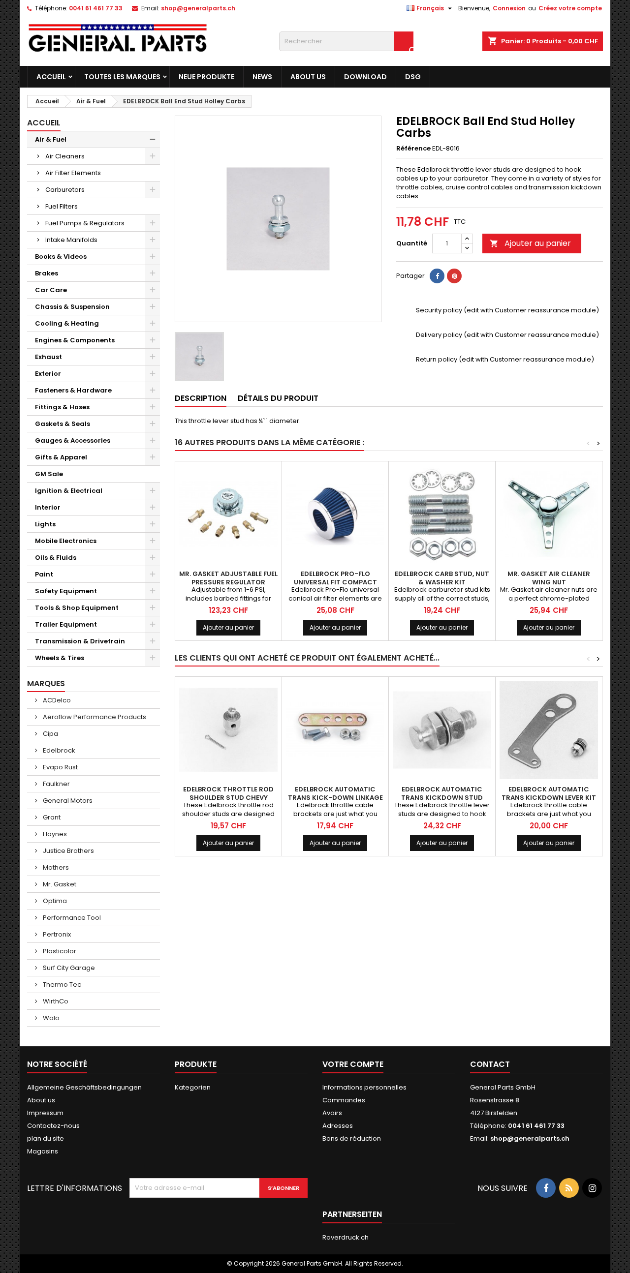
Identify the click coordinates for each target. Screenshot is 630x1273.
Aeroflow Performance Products (93, 717)
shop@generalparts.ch (198, 8)
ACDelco (56, 700)
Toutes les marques (122, 77)
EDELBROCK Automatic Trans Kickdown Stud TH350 (442, 798)
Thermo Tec (61, 984)
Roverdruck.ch (345, 1237)
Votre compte (352, 1064)
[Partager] (437, 276)
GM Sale (49, 474)
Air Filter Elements (73, 173)
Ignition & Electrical (68, 490)
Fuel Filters (61, 206)
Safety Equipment (66, 591)
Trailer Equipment (66, 624)
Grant (51, 817)
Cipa (49, 733)
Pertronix (56, 934)
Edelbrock (58, 750)
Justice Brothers (67, 850)
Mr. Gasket (58, 884)
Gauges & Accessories (72, 440)
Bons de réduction (351, 1138)
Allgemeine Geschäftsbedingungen (84, 1087)
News (262, 77)
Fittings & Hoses (62, 407)
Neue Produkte (206, 77)
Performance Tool (71, 917)
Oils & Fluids (55, 557)
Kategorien (193, 1087)
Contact (490, 1064)
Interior (48, 507)
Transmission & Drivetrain (80, 641)
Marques (46, 683)
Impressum (45, 1113)
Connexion (509, 8)
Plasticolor (58, 951)
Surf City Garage (68, 967)
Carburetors (65, 189)
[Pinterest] (454, 276)
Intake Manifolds (71, 239)
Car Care (51, 290)
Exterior (48, 373)
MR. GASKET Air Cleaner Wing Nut (548, 578)
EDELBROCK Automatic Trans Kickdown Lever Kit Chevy (549, 798)
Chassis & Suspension (72, 306)
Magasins (42, 1151)
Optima (54, 901)
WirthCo (54, 1001)
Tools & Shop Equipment (77, 607)
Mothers (55, 867)
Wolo (50, 1018)
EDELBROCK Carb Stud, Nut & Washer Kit (442, 578)
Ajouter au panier (530, 243)
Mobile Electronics (65, 541)
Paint (44, 574)
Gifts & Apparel (61, 457)
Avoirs (332, 1113)
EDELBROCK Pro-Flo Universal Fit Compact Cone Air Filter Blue (335, 582)
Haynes (54, 834)
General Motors (67, 800)
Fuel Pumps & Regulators (85, 223)
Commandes (343, 1100)
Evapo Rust (59, 767)
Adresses (337, 1125)
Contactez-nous (53, 1125)
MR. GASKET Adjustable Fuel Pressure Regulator (228, 578)
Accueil (51, 77)
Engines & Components (75, 340)
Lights (45, 524)
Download (365, 77)
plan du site (45, 1138)
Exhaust (48, 357)
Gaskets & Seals (62, 423)
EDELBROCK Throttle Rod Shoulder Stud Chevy (228, 793)
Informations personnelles (364, 1087)
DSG (413, 77)
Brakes (46, 273)
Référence (413, 148)
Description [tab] (200, 398)
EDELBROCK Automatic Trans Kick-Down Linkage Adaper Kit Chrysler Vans (335, 798)
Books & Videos (61, 256)
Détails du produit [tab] (278, 398)
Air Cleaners (65, 156)
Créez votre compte (570, 8)
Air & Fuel (50, 139)
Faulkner (55, 783)
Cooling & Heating (67, 323)
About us (308, 77)
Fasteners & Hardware (73, 390)
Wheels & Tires (59, 658)
